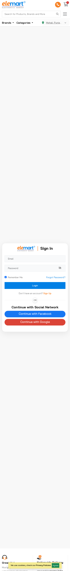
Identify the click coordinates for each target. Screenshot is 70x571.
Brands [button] (7, 22)
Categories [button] (23, 22)
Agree (55, 565)
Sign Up (47, 293)
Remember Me (15, 277)
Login (35, 285)
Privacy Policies (43, 565)
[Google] (35, 322)
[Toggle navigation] (65, 14)
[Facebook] (35, 314)
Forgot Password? (55, 277)
